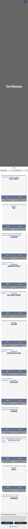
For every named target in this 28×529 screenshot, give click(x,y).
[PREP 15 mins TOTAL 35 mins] (14, 301)
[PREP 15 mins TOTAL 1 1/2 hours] (14, 214)
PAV (14, 207)
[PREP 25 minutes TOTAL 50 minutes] (14, 243)
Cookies (13, 410)
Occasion (18, 170)
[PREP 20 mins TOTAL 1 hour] (14, 359)
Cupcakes (14, 381)
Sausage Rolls (14, 265)
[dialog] (14, 521)
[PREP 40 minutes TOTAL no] (14, 475)
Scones (14, 323)
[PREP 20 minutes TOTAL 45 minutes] (14, 504)
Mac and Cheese (14, 294)
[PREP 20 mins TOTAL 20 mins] (13, 330)
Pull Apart (14, 178)
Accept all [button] (7, 522)
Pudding (14, 497)
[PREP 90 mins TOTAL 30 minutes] (14, 272)
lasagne (14, 236)
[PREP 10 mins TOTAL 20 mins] (14, 185)
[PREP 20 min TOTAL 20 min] (14, 388)
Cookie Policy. (22, 520)
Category (4, 170)
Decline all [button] (20, 522)
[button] (14, 526)
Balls (14, 468)
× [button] (26, 513)
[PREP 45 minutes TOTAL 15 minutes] (14, 446)
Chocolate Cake (14, 352)
